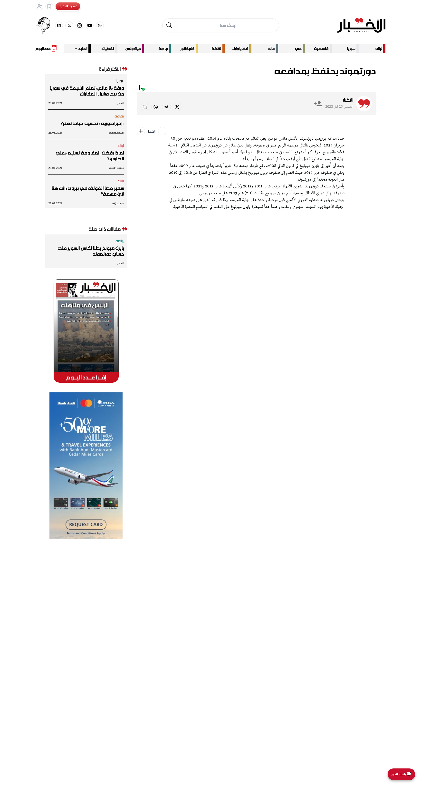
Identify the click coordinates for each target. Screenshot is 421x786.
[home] (361, 25)
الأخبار (348, 100)
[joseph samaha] (45, 25)
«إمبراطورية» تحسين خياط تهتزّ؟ (92, 123)
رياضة (163, 48)
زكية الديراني (116, 132)
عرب (298, 48)
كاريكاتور (187, 48)
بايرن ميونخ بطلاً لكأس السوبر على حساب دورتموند (91, 251)
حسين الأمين (116, 168)
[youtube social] (90, 25)
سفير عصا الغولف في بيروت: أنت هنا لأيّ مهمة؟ (87, 191)
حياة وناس (133, 48)
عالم (271, 48)
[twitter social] (69, 25)
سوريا (351, 48)
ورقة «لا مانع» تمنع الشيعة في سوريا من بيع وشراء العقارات (86, 91)
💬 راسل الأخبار (401, 774)
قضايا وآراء (240, 48)
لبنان (378, 48)
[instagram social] (79, 25)
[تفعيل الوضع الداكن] (100, 25)
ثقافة (216, 48)
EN (59, 25)
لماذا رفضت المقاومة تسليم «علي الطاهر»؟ (90, 156)
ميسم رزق (118, 203)
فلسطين (321, 48)
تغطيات (107, 48)
